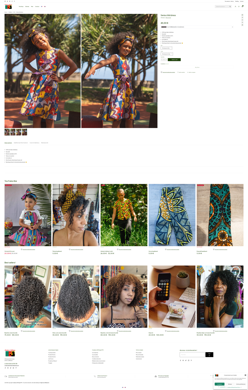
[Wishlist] (239, 6)
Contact (241, 1)
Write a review (168, 17)
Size (161, 45)
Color (162, 51)
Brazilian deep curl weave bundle (206, 333)
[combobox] (166, 48)
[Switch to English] (125, 387)
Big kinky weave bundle (11, 333)
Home (6, 12)
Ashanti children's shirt (107, 251)
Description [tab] (8, 143)
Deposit (151, 333)
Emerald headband (202, 251)
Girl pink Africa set (10, 251)
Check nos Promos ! (102, 375)
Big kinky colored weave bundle (109, 333)
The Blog (237, 1)
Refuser (230, 384)
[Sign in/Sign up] (235, 6)
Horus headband (153, 251)
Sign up (209, 354)
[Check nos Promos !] (95, 376)
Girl (14, 12)
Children (10, 12)
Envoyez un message (163, 375)
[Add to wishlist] (181, 72)
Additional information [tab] (21, 143)
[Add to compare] (191, 72)
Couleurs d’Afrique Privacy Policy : (233, 387)
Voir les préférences (240, 384)
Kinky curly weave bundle (59, 333)
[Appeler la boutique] (210, 375)
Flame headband (57, 251)
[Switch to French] (41, 6)
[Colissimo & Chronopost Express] (6, 376)
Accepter (219, 384)
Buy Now (197, 67)
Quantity (162, 56)
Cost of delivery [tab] (34, 143)
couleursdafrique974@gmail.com (12, 365)
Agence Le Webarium (44, 382)
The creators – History (229, 1)
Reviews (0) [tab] (44, 143)
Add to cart (175, 59)
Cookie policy (222, 386)
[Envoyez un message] (155, 376)
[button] (245, 375)
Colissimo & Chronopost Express (16, 375)
